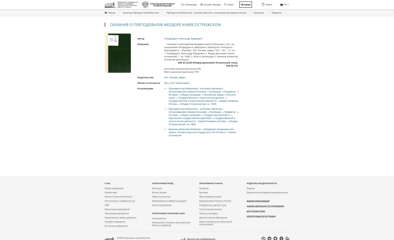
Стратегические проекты (210, 209)
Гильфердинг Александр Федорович (183, 38)
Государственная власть (217, 115)
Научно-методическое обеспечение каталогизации (215, 223)
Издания (251, 188)
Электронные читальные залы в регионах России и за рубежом (171, 223)
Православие (182, 82)
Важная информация (258, 201)
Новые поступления (161, 196)
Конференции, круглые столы (212, 205)
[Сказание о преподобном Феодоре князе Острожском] (118, 52)
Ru (285, 4)
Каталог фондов (212, 4)
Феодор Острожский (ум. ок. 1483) (198, 103)
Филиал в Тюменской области (118, 196)
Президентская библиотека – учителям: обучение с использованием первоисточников (206, 12)
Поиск (230, 4)
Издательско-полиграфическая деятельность (267, 192)
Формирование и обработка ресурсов (169, 200)
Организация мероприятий (117, 209)
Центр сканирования (161, 205)
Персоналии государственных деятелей (190, 118)
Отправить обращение (115, 221)
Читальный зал (159, 218)
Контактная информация (116, 225)
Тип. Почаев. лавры (174, 77)
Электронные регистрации (261, 216)
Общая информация (114, 188)
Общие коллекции (191, 94)
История (173, 94)
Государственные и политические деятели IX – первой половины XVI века (202, 120)
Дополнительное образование (213, 217)
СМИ (107, 205)
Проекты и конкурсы (208, 213)
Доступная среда (256, 211)
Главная (111, 12)
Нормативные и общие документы (120, 217)
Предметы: (276, 12)
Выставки (203, 192)
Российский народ (213, 94)
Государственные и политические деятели (201, 97)
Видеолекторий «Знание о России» (215, 200)
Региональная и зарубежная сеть (120, 200)
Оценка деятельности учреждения (265, 206)
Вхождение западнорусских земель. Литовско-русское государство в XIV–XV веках (201, 131)
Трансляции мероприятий (117, 213)
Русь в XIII (169, 82)
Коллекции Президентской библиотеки (141, 12)
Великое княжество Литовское (185, 129)
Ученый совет (111, 192)
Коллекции (191, 4)
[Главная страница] (122, 4)
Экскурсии (204, 188)
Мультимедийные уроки (210, 196)
